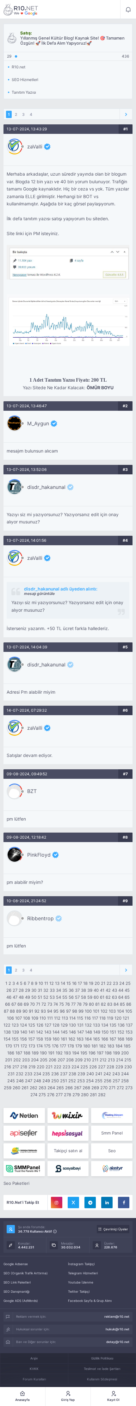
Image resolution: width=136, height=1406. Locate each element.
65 (127, 997)
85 (122, 1004)
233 (28, 1073)
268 (86, 1087)
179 (78, 1045)
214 (119, 1059)
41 (102, 990)
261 (25, 1087)
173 (31, 1045)
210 (87, 1059)
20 (97, 983)
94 (49, 1011)
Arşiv (34, 1358)
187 (18, 1052)
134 (104, 1025)
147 (80, 1031)
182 (102, 1045)
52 (45, 997)
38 (83, 990)
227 (101, 1066)
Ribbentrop (40, 918)
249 (46, 1080)
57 (77, 997)
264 (51, 1087)
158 (39, 1038)
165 (96, 1038)
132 (88, 1025)
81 (97, 1004)
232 (19, 1073)
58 (83, 997)
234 (37, 1073)
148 (88, 1031)
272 (120, 1087)
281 (93, 1094)
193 (67, 1052)
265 (60, 1087)
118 (102, 1018)
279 (76, 1094)
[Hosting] (24, 1115)
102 (104, 1011)
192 (59, 1052)
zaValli (34, 146)
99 (80, 1011)
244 (125, 1073)
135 (112, 1025)
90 (25, 1011)
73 (49, 1004)
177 (63, 1045)
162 (71, 1038)
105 (128, 1011)
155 (15, 1038)
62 (108, 997)
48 (21, 997)
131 (80, 1025)
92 (37, 1011)
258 (125, 1080)
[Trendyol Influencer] (68, 1115)
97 (68, 1011)
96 (62, 1011)
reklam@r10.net (116, 1316)
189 (35, 1052)
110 (43, 1018)
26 (8, 990)
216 (7, 1066)
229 (119, 1066)
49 (27, 997)
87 (6, 1011)
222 (57, 1066)
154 (6, 1038)
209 (79, 1059)
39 (89, 990)
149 (96, 1031)
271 (112, 1087)
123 (15, 1025)
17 (80, 983)
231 (11, 1073)
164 (88, 1038)
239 (81, 1073)
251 (63, 1080)
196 (92, 1052)
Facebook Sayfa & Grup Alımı (90, 1301)
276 (50, 1094)
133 (96, 1025)
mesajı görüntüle (39, 593)
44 (120, 990)
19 (91, 983)
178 (70, 1045)
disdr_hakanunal (46, 487)
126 (39, 1025)
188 (26, 1052)
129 (64, 1025)
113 (65, 1018)
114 (72, 1018)
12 (51, 983)
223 (66, 1066)
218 (23, 1066)
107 (18, 1018)
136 (121, 1025)
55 (64, 997)
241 (98, 1073)
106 (10, 1018)
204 (35, 1059)
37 (77, 990)
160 (56, 1038)
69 (26, 1004)
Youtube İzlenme (80, 1282)
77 (73, 1004)
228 (110, 1066)
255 (98, 1080)
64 (120, 997)
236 (55, 1073)
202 (17, 1059)
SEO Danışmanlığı (16, 1291)
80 (91, 1004)
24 (121, 983)
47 (15, 997)
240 (90, 1073)
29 (27, 990)
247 (28, 1080)
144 (56, 1031)
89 (18, 1011)
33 (52, 990)
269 (95, 1087)
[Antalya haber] (24, 1151)
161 (64, 1038)
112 (57, 1018)
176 (55, 1045)
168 (120, 1038)
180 (86, 1045)
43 (114, 990)
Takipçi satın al (68, 1150)
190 (43, 1052)
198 (108, 1052)
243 (116, 1073)
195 (83, 1052)
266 (69, 1087)
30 (33, 990)
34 (58, 990)
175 (47, 1045)
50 (33, 997)
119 (110, 1018)
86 (128, 1004)
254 (90, 1080)
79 (85, 1004)
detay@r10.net (117, 1342)
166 (104, 1038)
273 (129, 1087)
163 (80, 1038)
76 (67, 1004)
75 (61, 1004)
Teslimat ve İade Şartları (102, 1369)
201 (8, 1059)
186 (10, 1052)
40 (96, 990)
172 (24, 1045)
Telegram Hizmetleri (83, 1273)
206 (52, 1059)
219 (31, 1066)
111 (50, 1018)
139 (15, 1031)
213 (111, 1059)
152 (120, 1031)
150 (105, 1031)
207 (61, 1059)
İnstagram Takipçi (81, 1264)
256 (107, 1080)
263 (42, 1087)
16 (74, 983)
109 (34, 1018)
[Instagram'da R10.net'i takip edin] (56, 1202)
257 (116, 1080)
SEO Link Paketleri (17, 1282)
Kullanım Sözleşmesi (102, 1379)
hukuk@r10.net (117, 1329)
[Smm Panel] (24, 1133)
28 (21, 990)
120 (117, 1018)
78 (79, 1004)
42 (108, 990)
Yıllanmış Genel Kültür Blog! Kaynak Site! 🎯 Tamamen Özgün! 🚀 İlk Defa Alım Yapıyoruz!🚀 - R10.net (20, 9)
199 (116, 1052)
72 (43, 1004)
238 (72, 1073)
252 (72, 1080)
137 (129, 1025)
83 (109, 1004)
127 (48, 1025)
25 (128, 983)
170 (8, 1045)
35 (64, 990)
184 (118, 1045)
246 (20, 1080)
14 (63, 983)
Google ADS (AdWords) (20, 1301)
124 (23, 1025)
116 (87, 1018)
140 (23, 1031)
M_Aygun (38, 423)
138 (7, 1031)
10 (41, 983)
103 (112, 1011)
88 (12, 1011)
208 (70, 1059)
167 (112, 1038)
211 (95, 1059)
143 (47, 1031)
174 (39, 1045)
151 (113, 1031)
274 (33, 1094)
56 (71, 997)
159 (47, 1038)
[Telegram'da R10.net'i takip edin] (90, 1202)
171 (16, 1045)
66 (7, 1004)
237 (63, 1073)
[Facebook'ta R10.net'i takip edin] (123, 1202)
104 (120, 1011)
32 (45, 990)
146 (72, 1031)
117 (95, 1018)
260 (16, 1087)
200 (125, 1052)
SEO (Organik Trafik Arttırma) (25, 1273)
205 (43, 1059)
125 (31, 1025)
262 (33, 1087)
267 (77, 1087)
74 (55, 1004)
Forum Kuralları (34, 1379)
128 (56, 1025)
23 (115, 983)
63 (114, 997)
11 (46, 983)
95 (56, 1011)
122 (6, 1025)
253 (81, 1080)
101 (96, 1011)
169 (129, 1038)
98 (74, 1011)
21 (103, 983)
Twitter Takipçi (79, 1291)
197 (100, 1052)
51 (40, 997)
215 (127, 1059)
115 (80, 1018)
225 (84, 1066)
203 (26, 1059)
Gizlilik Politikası (102, 1358)
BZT (32, 791)
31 (40, 990)
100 (88, 1011)
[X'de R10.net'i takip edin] (73, 1202)
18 (85, 983)
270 (104, 1087)
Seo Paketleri (16, 1183)
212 (103, 1059)
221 (49, 1066)
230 (128, 1066)
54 (58, 997)
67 (13, 1004)
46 (8, 997)
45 (127, 990)
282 (102, 1094)
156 (23, 1038)
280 (85, 1094)
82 (103, 1004)
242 (107, 1073)
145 (64, 1031)
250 (55, 1080)
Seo (112, 1150)
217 (15, 1066)
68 (19, 1004)
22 (109, 983)
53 (52, 997)
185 (127, 1045)
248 (37, 1080)
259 (7, 1087)
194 (75, 1052)
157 (31, 1038)
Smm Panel (112, 1132)
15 (68, 983)
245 (11, 1080)
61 (102, 997)
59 (89, 997)
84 (116, 1004)
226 (93, 1066)
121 (126, 1018)
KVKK (34, 1369)
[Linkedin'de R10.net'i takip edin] (107, 1202)
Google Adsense (15, 1264)
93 (43, 1011)
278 (67, 1094)
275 (42, 1094)
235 (46, 1073)
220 (40, 1066)
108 (26, 1018)
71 (38, 1004)
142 (39, 1031)
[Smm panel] (24, 1168)
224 (75, 1066)
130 (72, 1025)
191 (51, 1052)
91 (31, 1011)
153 (129, 1031)
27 (15, 990)
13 (57, 983)
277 (59, 1094)
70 (32, 1004)
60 (96, 997)
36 (71, 990)
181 (94, 1045)
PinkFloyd (39, 855)
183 (110, 1045)
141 (31, 1031)
